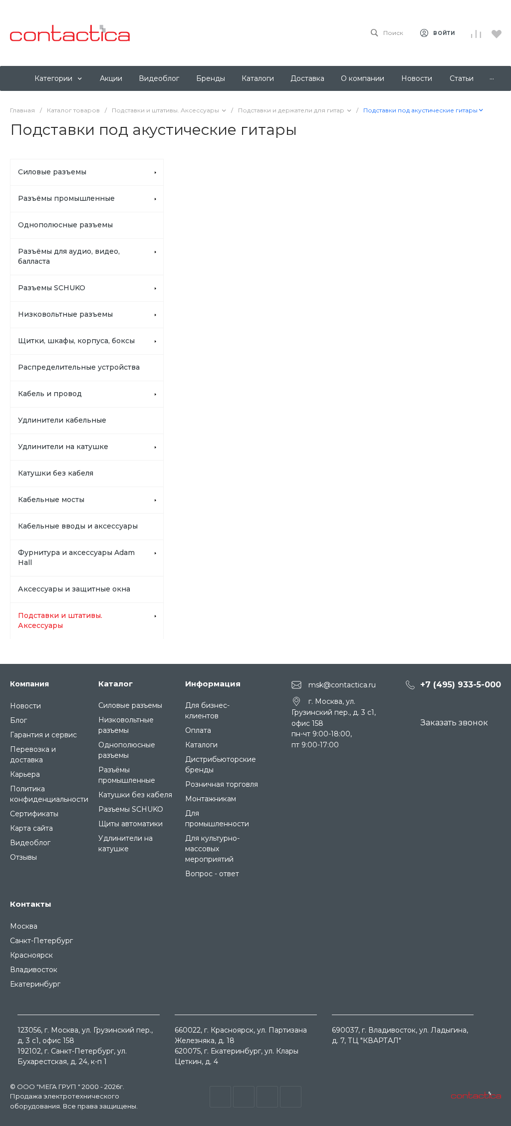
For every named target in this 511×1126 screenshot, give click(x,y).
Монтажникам (210, 798)
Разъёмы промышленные (66, 198)
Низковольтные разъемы (65, 314)
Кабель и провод (50, 393)
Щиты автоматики (130, 823)
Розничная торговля (221, 784)
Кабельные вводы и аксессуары (78, 526)
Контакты (30, 904)
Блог (18, 720)
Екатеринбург (35, 984)
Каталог (115, 683)
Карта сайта (31, 828)
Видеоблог (30, 842)
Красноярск (31, 955)
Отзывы (23, 857)
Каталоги (201, 744)
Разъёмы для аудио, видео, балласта (69, 256)
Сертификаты (34, 813)
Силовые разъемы (52, 171)
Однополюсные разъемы (65, 224)
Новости (25, 705)
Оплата (198, 730)
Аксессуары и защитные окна (74, 588)
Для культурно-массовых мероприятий (212, 849)
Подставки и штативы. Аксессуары (60, 620)
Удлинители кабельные (62, 420)
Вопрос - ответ (212, 873)
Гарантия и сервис (43, 734)
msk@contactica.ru (342, 684)
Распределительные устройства (79, 367)
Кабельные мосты (51, 499)
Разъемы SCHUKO (51, 287)
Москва (23, 926)
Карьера (25, 774)
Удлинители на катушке (63, 446)
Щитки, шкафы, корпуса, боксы (76, 340)
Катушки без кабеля (55, 473)
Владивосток (33, 969)
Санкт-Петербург (41, 940)
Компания (29, 683)
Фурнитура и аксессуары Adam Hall (76, 557)
